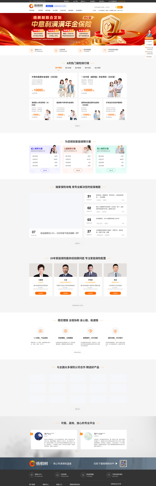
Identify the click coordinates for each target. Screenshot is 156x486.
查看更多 (77, 126)
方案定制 (40, 10)
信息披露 (92, 1)
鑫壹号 (107, 10)
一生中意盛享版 (101, 10)
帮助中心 (83, 1)
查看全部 (77, 409)
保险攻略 (47, 10)
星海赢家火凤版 (113, 10)
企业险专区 (63, 10)
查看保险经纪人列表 (77, 305)
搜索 (120, 7)
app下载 (75, 1)
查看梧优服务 (77, 352)
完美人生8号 (120, 10)
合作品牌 (55, 10)
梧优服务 (70, 10)
